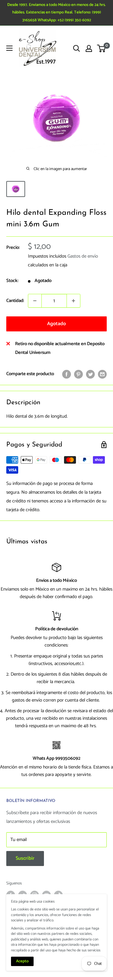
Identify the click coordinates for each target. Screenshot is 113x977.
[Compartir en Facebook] (66, 374)
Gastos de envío (82, 256)
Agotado (56, 324)
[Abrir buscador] (76, 48)
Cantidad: (15, 301)
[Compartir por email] (102, 374)
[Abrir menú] (9, 48)
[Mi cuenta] (89, 48)
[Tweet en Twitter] (90, 374)
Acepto (22, 961)
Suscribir (25, 858)
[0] (101, 48)
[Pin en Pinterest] (78, 374)
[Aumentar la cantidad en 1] (73, 300)
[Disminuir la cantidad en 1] (34, 300)
